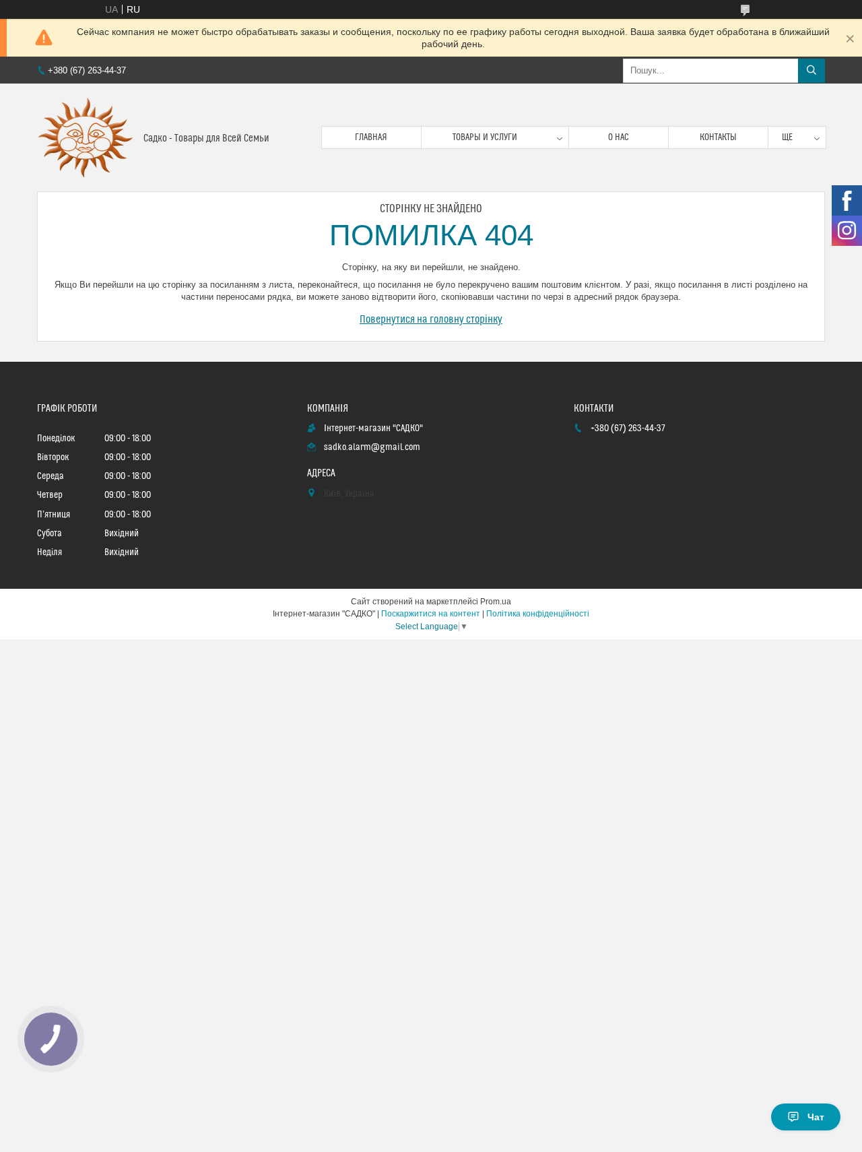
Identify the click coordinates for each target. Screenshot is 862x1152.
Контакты (718, 137)
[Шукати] (811, 71)
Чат (815, 1117)
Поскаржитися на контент (430, 613)
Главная (371, 137)
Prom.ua (495, 601)
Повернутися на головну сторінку (431, 319)
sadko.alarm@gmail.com (372, 447)
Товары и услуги (485, 137)
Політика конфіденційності (537, 613)
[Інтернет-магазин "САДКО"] (85, 137)
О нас (618, 137)
